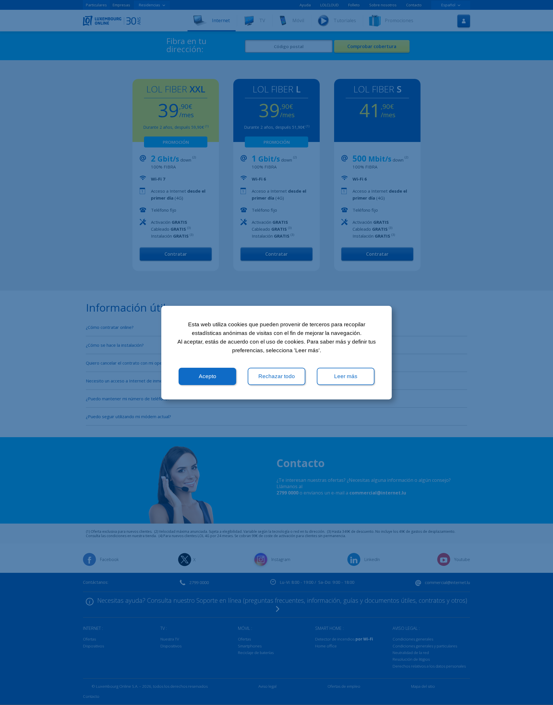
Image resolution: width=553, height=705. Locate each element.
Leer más (345, 376)
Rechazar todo (276, 376)
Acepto (207, 376)
